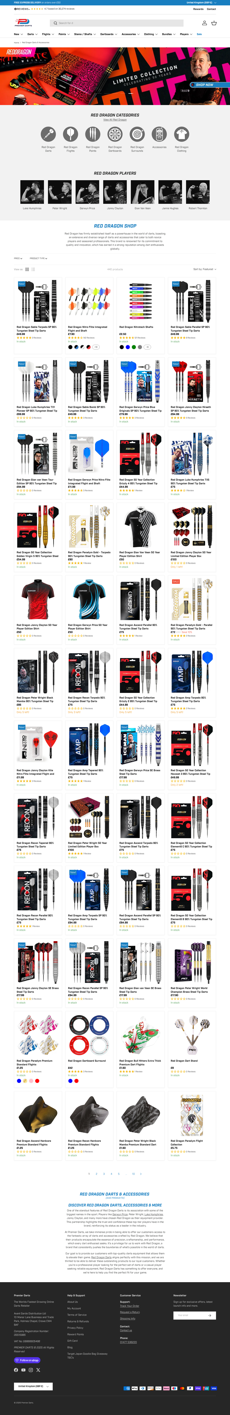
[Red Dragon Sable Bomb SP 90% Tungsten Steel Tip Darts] (89, 381)
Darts (30, 34)
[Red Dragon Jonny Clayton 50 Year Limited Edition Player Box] (192, 526)
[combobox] (117, 23)
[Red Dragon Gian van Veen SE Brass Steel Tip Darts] (140, 962)
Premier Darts (27, 1403)
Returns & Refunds (78, 1321)
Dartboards (106, 34)
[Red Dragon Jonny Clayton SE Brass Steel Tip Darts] (38, 962)
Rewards (198, 9)
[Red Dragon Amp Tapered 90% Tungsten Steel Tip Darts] (89, 744)
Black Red (88, 347)
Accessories (129, 34)
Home (16, 42)
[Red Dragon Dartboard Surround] (89, 1035)
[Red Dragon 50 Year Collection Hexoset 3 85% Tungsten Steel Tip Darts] (192, 744)
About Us (72, 1301)
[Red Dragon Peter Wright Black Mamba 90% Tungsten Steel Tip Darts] (38, 672)
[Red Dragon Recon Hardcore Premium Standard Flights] (89, 1115)
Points (62, 34)
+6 (147, 347)
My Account (74, 1308)
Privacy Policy (75, 1327)
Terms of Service (77, 1314)
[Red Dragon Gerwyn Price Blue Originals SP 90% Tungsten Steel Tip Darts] (140, 381)
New (16, 34)
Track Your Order (129, 1305)
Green (134, 347)
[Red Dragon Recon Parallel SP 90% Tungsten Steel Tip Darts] (89, 962)
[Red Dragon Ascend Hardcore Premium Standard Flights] (38, 1115)
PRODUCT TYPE (37, 258)
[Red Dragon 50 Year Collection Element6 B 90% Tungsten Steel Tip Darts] (192, 889)
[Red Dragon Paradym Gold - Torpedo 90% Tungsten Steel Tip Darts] (89, 526)
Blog (70, 1347)
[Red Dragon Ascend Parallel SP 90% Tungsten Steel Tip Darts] (140, 889)
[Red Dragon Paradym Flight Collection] (192, 1115)
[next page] (141, 1174)
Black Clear (82, 347)
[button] (214, 23)
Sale (199, 34)
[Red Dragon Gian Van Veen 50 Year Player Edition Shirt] (140, 526)
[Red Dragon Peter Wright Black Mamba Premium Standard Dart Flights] (140, 1115)
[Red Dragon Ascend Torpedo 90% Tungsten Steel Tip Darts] (140, 817)
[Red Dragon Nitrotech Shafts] (140, 301)
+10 (95, 347)
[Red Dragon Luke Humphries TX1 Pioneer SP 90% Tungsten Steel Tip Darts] (38, 381)
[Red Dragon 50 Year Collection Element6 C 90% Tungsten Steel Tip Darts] (192, 817)
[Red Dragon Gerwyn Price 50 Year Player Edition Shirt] (89, 599)
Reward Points (75, 1334)
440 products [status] (115, 269)
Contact (211, 9)
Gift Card (72, 1340)
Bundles (167, 34)
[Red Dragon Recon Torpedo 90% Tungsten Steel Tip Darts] (89, 672)
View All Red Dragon (115, 119)
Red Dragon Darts (101, 1257)
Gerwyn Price (120, 1214)
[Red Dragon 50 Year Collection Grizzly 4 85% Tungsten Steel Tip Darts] (140, 454)
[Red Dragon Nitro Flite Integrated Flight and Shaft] (89, 301)
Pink (31, 1081)
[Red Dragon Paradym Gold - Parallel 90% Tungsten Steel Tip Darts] (192, 599)
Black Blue (76, 347)
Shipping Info (127, 1318)
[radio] (27, 269)
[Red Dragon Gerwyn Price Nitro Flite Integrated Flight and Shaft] (89, 454)
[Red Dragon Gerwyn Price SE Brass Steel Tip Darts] (140, 744)
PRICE (17, 258)
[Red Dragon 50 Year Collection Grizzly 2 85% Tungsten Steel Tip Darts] (140, 672)
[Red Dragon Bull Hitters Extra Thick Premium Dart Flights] (140, 1035)
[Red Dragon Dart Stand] (192, 1035)
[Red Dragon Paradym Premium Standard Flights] (38, 1035)
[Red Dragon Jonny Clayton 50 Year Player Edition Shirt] (38, 599)
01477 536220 (128, 1342)
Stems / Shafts (83, 34)
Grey (140, 347)
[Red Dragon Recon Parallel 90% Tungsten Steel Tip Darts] (38, 889)
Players (184, 34)
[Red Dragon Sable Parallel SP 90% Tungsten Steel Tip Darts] (192, 301)
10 (133, 1173)
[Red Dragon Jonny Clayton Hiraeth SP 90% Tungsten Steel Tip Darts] (192, 381)
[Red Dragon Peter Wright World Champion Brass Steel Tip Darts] (192, 962)
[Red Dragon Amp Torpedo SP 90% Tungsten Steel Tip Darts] (89, 889)
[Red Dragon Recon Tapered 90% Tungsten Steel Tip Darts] (38, 817)
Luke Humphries (153, 1214)
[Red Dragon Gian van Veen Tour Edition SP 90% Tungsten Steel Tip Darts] (38, 454)
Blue (127, 347)
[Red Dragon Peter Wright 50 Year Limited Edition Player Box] (89, 817)
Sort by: (203, 269)
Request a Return (130, 1312)
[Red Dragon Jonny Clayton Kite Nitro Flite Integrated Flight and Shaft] (38, 744)
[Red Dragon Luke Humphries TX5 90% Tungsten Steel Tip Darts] (192, 454)
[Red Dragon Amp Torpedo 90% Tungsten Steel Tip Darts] (192, 672)
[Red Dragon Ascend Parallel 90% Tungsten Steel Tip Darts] (140, 599)
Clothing (149, 34)
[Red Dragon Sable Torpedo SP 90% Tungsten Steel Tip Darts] (38, 301)
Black (70, 347)
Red (37, 1081)
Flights (46, 34)
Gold (25, 1081)
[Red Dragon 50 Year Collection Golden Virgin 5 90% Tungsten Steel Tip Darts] (38, 526)
